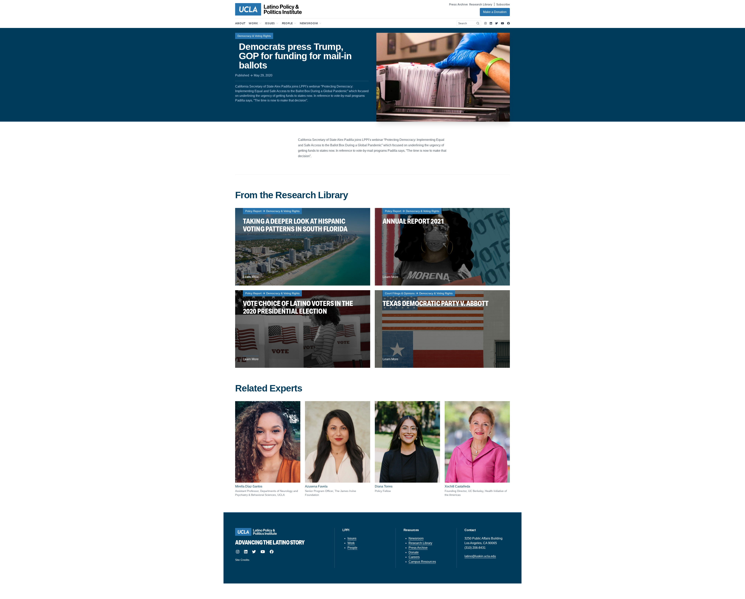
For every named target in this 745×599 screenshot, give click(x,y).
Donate (414, 552)
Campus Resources (422, 561)
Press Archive (458, 4)
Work (351, 543)
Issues (351, 538)
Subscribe (503, 4)
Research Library (480, 4)
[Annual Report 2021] (442, 247)
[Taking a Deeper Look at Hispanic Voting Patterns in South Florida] (302, 247)
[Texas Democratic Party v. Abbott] (442, 329)
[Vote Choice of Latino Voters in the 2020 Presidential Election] (302, 329)
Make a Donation (495, 12)
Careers (414, 557)
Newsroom (416, 538)
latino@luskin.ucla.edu (480, 556)
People (352, 547)
